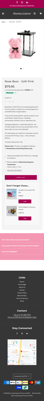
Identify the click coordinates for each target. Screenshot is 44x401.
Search (22, 282)
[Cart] (41, 14)
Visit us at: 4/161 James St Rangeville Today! (22, 317)
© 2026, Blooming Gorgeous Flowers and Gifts (16, 393)
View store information (14, 170)
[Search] (35, 14)
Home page (22, 284)
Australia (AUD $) (20, 376)
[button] (21, 68)
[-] (5, 101)
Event (22, 301)
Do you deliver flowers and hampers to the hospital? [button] (20, 246)
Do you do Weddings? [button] (9, 252)
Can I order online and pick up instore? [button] (15, 240)
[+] (13, 101)
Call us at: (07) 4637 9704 (22, 315)
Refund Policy (22, 296)
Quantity (8, 98)
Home (3, 22)
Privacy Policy (22, 293)
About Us (22, 287)
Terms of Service (22, 298)
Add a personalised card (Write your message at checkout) (22, 157)
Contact (22, 290)
